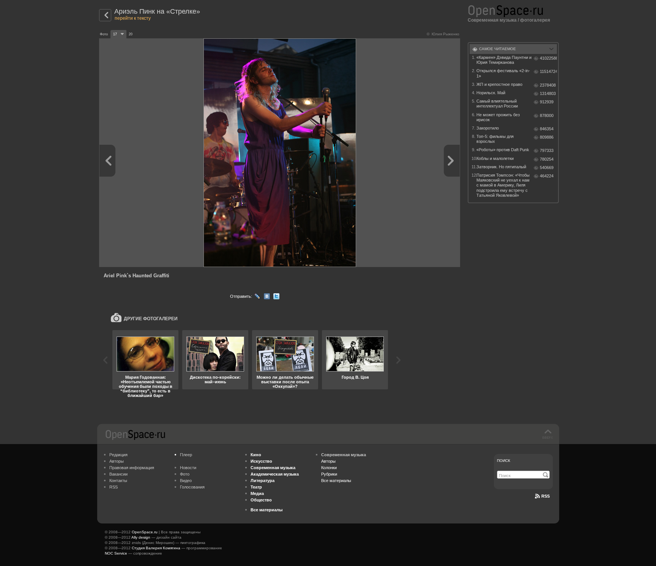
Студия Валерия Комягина (156, 548)
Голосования (192, 487)
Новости (188, 467)
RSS (113, 487)
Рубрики (329, 474)
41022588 (548, 58)
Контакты (118, 480)
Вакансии (118, 474)
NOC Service (116, 553)
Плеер (186, 454)
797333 (547, 150)
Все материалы (336, 480)
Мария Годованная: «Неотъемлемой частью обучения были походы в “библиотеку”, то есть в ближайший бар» (145, 386)
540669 (547, 167)
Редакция (118, 454)
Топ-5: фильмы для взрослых (495, 139)
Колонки (329, 467)
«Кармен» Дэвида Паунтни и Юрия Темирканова (503, 60)
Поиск (503, 460)
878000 (547, 115)
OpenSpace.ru (145, 532)
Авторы (116, 461)
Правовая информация (131, 467)
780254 (547, 159)
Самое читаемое (497, 49)
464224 (547, 176)
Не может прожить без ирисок (498, 117)
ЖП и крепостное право (499, 84)
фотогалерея (535, 20)
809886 (547, 137)
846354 (547, 128)
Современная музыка (492, 20)
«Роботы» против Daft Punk (502, 149)
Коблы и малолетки (495, 158)
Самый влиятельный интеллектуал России (497, 103)
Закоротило (487, 128)
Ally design (140, 537)
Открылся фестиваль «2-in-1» (503, 73)
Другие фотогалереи (151, 318)
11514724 (548, 71)
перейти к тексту (133, 18)
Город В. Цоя (355, 377)
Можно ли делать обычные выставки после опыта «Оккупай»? (285, 382)
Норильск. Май (490, 92)
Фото (184, 474)
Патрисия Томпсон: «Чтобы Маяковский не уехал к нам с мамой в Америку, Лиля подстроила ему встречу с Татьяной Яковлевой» (503, 185)
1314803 (548, 93)
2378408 (548, 85)
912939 (547, 102)
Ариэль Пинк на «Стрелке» (157, 11)
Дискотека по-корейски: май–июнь (215, 379)
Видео (186, 480)
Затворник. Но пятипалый (501, 166)
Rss (545, 496)
